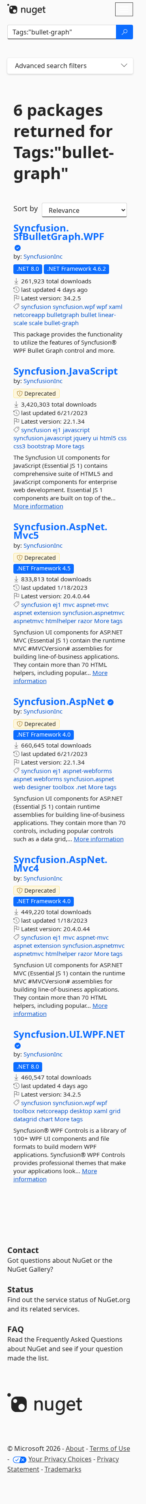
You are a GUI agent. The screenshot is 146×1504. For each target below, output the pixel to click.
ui (95, 438)
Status (20, 1289)
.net (81, 787)
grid (114, 1111)
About (75, 1448)
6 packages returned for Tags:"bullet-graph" (63, 141)
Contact (23, 1250)
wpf (102, 306)
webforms (48, 779)
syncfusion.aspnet (89, 779)
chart (46, 1119)
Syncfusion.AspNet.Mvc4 (60, 863)
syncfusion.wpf (74, 306)
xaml (115, 306)
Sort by (25, 208)
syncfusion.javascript (42, 438)
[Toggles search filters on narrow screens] (124, 66)
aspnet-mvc (92, 604)
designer (39, 787)
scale (36, 323)
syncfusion (36, 306)
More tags (70, 446)
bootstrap (40, 446)
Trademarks (63, 1469)
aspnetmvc (28, 621)
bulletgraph (63, 315)
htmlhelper (60, 621)
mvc (69, 604)
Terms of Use (110, 1448)
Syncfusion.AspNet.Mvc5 (60, 531)
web (19, 787)
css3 (19, 446)
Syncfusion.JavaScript (65, 370)
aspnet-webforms (87, 771)
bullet (89, 315)
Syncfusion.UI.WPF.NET (69, 1034)
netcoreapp (29, 315)
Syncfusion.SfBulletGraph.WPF (58, 232)
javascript (76, 430)
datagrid (25, 1119)
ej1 (57, 430)
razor (85, 621)
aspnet (22, 612)
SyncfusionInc (43, 256)
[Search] (124, 32)
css (122, 438)
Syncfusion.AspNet (59, 701)
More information (38, 506)
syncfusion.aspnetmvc (93, 612)
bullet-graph (61, 323)
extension (47, 612)
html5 (108, 438)
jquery (82, 438)
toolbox (63, 787)
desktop (81, 1111)
